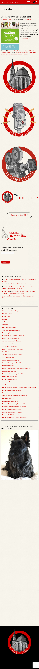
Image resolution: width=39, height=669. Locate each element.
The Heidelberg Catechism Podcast (12, 354)
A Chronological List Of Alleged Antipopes (14, 395)
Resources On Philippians (9, 379)
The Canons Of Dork (8, 357)
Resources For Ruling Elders (10, 401)
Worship (9, 52)
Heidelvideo (5, 393)
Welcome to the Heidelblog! (10, 311)
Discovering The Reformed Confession (13, 335)
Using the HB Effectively (9, 327)
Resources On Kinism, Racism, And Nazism (14, 417)
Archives (4, 322)
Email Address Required (9, 250)
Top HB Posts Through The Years (11, 341)
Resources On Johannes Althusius (11, 390)
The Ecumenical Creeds (9, 343)
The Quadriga (6, 384)
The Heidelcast (6, 352)
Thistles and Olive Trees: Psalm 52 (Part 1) (22, 284)
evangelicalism (24, 52)
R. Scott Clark (8, 19)
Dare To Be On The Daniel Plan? (16, 16)
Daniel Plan (18, 52)
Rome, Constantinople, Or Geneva (12, 412)
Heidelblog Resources (8, 333)
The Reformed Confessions (9, 346)
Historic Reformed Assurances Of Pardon (14, 406)
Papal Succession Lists (8, 398)
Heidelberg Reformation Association (12, 349)
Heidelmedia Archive (8, 365)
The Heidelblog (10, 2)
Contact (4, 319)
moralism (3, 54)
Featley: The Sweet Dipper (9, 376)
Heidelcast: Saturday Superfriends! (12, 374)
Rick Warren (9, 54)
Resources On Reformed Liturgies (11, 409)
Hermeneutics (32, 52)
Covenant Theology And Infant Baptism (13, 363)
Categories (5, 324)
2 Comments (28, 19)
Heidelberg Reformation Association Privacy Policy (16, 368)
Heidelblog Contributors (9, 371)
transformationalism (17, 54)
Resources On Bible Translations (11, 415)
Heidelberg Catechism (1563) (10, 338)
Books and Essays (7, 313)
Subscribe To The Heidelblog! (10, 360)
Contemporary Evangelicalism (14, 50)
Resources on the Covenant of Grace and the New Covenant (19, 387)
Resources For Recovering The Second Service (15, 404)
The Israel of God (7, 382)
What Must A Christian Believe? (11, 330)
